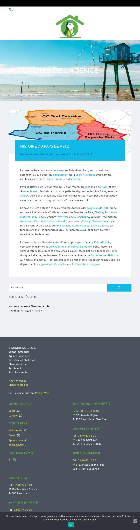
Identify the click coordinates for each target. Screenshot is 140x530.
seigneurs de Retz (97, 208)
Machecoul (74, 179)
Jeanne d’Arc (56, 246)
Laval (42, 216)
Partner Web (42, 393)
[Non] (135, 521)
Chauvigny (83, 216)
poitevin (102, 186)
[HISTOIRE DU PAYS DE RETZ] (70, 132)
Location (13, 415)
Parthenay (110, 212)
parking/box (16, 445)
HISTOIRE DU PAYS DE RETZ (25, 311)
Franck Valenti (33, 154)
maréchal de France (80, 246)
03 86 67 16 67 (87, 460)
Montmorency (28, 216)
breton (34, 191)
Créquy (86, 221)
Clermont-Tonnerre (45, 221)
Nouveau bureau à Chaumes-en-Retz (30, 306)
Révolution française (87, 264)
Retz (58, 225)
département (60, 174)
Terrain (12, 435)
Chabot (98, 212)
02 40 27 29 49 (23, 485)
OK (71, 524)
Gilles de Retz (102, 242)
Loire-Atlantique (85, 174)
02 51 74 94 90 (23, 509)
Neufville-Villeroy (102, 221)
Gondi (61, 221)
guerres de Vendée (52, 264)
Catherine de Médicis (103, 255)
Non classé (61, 154)
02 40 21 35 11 (87, 435)
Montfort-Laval (66, 216)
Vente (12, 410)
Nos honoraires (17, 380)
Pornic (58, 179)
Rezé (50, 179)
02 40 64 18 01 (90, 411)
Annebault (26, 221)
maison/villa (15, 430)
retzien (24, 195)
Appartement (16, 440)
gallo (87, 186)
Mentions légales (18, 384)
